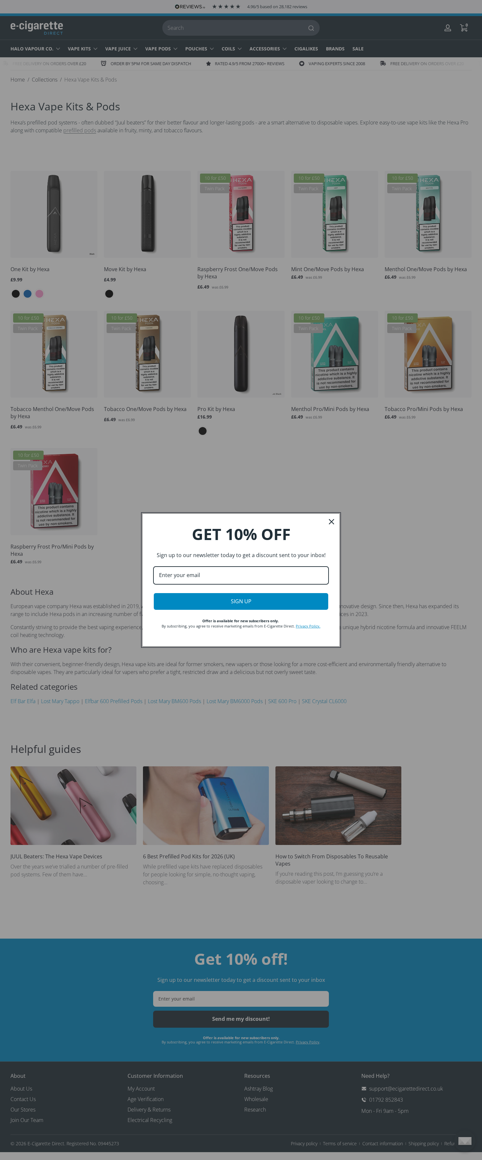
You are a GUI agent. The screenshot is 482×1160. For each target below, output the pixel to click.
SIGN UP (241, 601)
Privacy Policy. (308, 626)
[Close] (331, 522)
